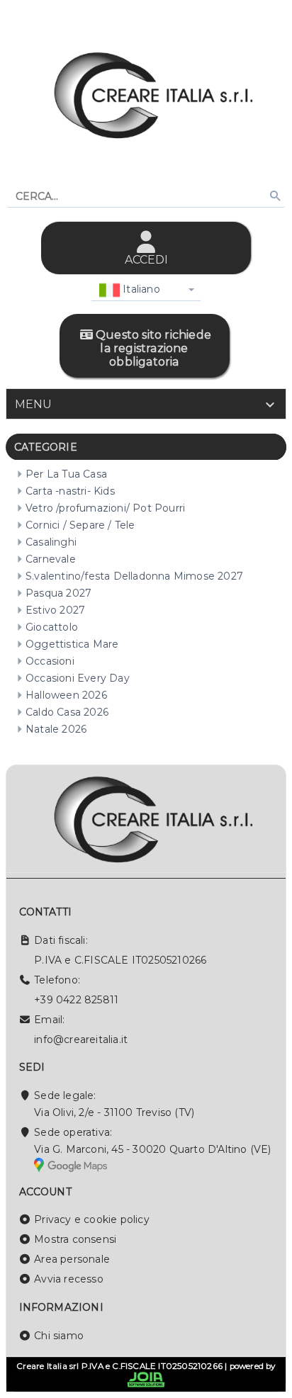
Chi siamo (59, 1335)
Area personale (72, 1259)
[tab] (146, 404)
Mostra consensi (75, 1239)
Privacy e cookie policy (92, 1219)
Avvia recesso (68, 1279)
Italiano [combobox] (140, 289)
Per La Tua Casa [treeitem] (66, 474)
